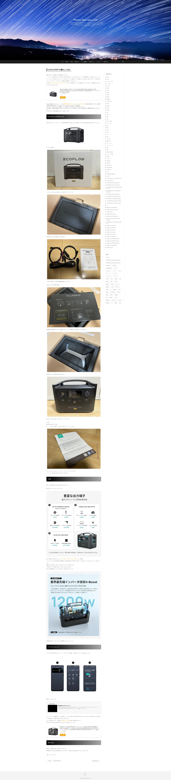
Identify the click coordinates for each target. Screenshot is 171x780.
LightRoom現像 (110, 151)
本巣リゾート (117, 286)
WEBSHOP (105, 61)
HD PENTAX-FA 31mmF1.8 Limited (114, 196)
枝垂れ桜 (114, 289)
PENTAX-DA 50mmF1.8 (111, 236)
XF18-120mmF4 (110, 180)
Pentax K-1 (91, 61)
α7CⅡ (108, 171)
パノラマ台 (114, 273)
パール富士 (109, 83)
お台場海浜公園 (109, 268)
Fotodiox (108, 160)
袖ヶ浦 (120, 300)
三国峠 (107, 278)
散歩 (107, 147)
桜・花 (108, 129)
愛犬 (107, 149)
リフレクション (109, 143)
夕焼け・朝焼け (109, 121)
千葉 (111, 278)
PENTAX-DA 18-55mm (111, 229)
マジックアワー (109, 123)
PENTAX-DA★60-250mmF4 (112, 209)
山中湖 (108, 85)
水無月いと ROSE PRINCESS (54, 760)
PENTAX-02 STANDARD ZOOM (113, 240)
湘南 (107, 294)
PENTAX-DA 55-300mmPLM (112, 216)
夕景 (120, 278)
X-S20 (108, 176)
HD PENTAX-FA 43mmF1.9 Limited (114, 198)
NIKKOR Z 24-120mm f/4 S (112, 207)
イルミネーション (110, 145)
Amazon (62, 97)
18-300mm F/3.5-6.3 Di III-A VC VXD (114, 178)
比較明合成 (113, 292)
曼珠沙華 (107, 286)
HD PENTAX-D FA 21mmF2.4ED (113, 194)
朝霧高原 (108, 99)
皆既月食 (116, 294)
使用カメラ (77, 61)
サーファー (108, 273)
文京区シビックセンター (115, 284)
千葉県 (108, 110)
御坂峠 (107, 284)
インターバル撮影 (110, 154)
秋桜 (107, 297)
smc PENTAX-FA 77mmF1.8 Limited (114, 203)
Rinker (64, 93)
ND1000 (114, 265)
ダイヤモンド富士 (110, 81)
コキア (114, 270)
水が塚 (118, 292)
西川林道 (107, 302)
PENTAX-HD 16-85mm (111, 214)
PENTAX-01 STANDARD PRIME (113, 238)
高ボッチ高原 (109, 101)
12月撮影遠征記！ (96, 760)
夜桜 (111, 281)
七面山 (108, 103)
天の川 (108, 114)
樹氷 (119, 289)
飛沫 (120, 302)
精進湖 (108, 92)
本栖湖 (108, 94)
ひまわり (115, 268)
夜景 (107, 132)
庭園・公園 (109, 140)
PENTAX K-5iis (110, 247)
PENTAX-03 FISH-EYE (111, 227)
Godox (107, 257)
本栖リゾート (108, 289)
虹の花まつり (114, 300)
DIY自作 (108, 156)
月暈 (112, 286)
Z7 (107, 205)
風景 (107, 127)
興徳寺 (111, 297)
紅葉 (107, 136)
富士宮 (116, 281)
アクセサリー (109, 158)
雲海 (107, 116)
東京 (107, 112)
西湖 (107, 90)
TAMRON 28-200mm (111, 173)
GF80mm (108, 169)
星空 (107, 125)
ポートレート (99, 61)
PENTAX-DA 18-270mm (111, 234)
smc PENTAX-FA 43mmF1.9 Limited (114, 200)
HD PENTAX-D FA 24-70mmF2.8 (113, 182)
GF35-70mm (109, 165)
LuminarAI (108, 265)
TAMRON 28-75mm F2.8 (111, 225)
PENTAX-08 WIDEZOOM (112, 245)
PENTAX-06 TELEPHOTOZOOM (113, 243)
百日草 (111, 294)
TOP (62, 61)
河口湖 (108, 88)
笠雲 (107, 118)
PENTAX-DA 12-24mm (111, 232)
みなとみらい (108, 270)
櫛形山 (108, 107)
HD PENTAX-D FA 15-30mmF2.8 (113, 184)
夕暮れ (107, 281)
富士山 (108, 79)
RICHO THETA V (110, 211)
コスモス (119, 270)
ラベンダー (116, 276)
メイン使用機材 (84, 61)
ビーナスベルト (109, 276)
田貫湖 (108, 96)
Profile (66, 61)
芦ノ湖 (116, 297)
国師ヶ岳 (108, 105)
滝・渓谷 (108, 138)
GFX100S (108, 162)
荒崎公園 (107, 300)
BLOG (72, 61)
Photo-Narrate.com (85, 19)
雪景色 (116, 302)
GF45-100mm (109, 167)
